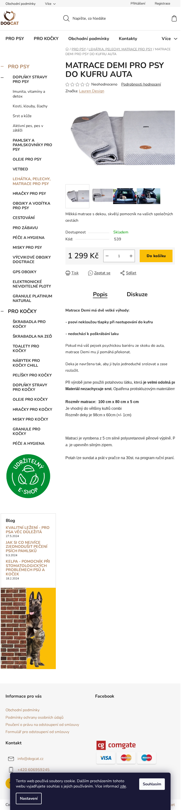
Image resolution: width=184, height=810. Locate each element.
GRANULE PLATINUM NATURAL (32, 298)
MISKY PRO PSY (27, 247)
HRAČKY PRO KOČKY (32, 409)
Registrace (162, 3)
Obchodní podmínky (20, 3)
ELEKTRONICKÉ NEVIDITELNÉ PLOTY (32, 284)
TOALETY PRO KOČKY (26, 348)
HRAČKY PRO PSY (29, 193)
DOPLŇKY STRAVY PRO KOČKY (30, 387)
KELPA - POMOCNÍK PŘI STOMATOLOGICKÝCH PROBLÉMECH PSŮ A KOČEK (28, 568)
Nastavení (29, 798)
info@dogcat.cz (30, 758)
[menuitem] (15, 38)
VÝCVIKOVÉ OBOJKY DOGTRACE (32, 260)
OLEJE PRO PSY (27, 159)
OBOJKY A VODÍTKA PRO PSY (31, 206)
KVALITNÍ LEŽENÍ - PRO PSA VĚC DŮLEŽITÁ (28, 530)
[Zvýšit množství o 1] (131, 256)
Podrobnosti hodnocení (141, 84)
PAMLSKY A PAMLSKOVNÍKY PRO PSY (32, 145)
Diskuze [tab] (137, 294)
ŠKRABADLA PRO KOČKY (29, 324)
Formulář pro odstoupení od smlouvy (37, 732)
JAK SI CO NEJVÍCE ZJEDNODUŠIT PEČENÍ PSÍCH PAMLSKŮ (26, 547)
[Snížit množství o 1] (107, 256)
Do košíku (156, 256)
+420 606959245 (33, 769)
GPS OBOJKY (24, 272)
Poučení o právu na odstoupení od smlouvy (42, 724)
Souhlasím (152, 784)
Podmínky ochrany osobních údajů (34, 717)
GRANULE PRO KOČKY (26, 431)
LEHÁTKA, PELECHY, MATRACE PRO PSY (32, 181)
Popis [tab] (100, 294)
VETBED (20, 169)
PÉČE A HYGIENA (29, 237)
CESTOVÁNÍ (24, 217)
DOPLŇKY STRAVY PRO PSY (30, 79)
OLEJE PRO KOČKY (30, 399)
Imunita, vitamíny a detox (29, 94)
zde (123, 786)
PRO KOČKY (22, 311)
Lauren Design (91, 91)
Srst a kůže (22, 116)
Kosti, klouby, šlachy (30, 106)
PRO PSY (18, 66)
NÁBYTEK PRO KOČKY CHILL (26, 363)
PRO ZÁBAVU (25, 228)
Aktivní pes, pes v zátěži (28, 128)
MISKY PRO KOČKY (30, 419)
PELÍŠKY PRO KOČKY (32, 375)
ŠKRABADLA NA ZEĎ (32, 336)
